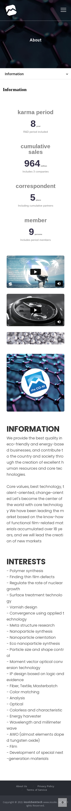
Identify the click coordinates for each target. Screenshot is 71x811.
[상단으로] (62, 802)
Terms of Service (37, 790)
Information (14, 73)
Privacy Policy (45, 786)
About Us (21, 786)
